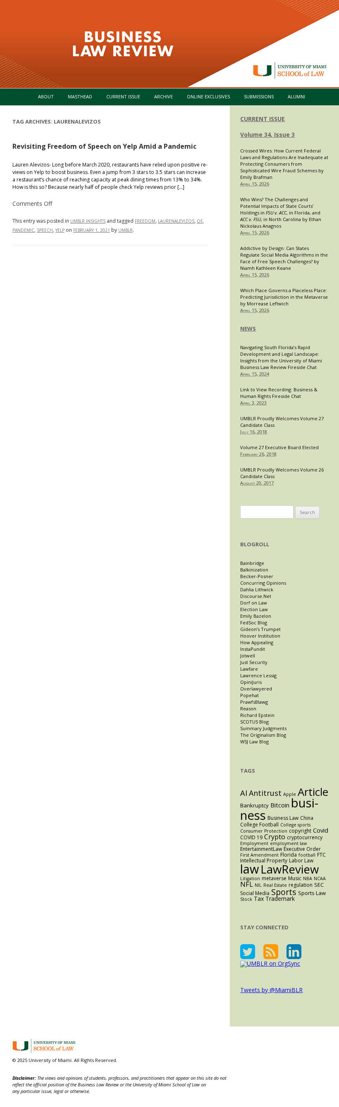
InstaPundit (252, 649)
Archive (163, 96)
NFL (246, 884)
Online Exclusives (208, 96)
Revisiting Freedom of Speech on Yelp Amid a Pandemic (104, 146)
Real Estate (275, 885)
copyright (300, 830)
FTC (321, 854)
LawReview (289, 869)
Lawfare (249, 669)
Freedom (145, 221)
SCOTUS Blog (254, 722)
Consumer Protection (263, 831)
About (46, 96)
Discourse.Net (255, 596)
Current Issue (123, 96)
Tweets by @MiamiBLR (271, 990)
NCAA (320, 878)
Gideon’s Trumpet (260, 629)
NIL (258, 885)
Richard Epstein (257, 715)
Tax (259, 898)
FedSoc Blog (253, 622)
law (249, 869)
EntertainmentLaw (261, 848)
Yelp (59, 230)
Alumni (296, 96)
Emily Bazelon (255, 616)
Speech (45, 230)
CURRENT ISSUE (262, 119)
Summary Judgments (263, 728)
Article (313, 791)
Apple (289, 794)
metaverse (274, 878)
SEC (319, 884)
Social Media (255, 893)
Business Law (282, 817)
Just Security (253, 662)
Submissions (259, 96)
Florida (288, 854)
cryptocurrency (304, 837)
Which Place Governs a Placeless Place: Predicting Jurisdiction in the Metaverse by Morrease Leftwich (284, 297)
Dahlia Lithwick (256, 589)
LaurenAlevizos (176, 221)
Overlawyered (256, 689)
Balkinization (254, 570)
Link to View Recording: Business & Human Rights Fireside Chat (279, 392)
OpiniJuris (251, 682)
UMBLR (125, 230)
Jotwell (247, 655)
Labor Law (301, 860)
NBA (307, 878)
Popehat (249, 695)
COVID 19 (251, 837)
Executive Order (302, 848)
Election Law (254, 609)
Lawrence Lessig (258, 675)
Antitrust (265, 793)
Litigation (250, 878)
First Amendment (259, 855)
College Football (259, 824)
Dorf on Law (253, 603)
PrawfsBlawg (254, 702)
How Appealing (256, 642)
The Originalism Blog (263, 735)
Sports (283, 892)
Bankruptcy (254, 805)
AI (243, 793)
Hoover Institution (260, 636)
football (306, 855)
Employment (254, 843)
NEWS (248, 328)
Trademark (280, 898)
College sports (295, 825)
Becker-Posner (256, 576)
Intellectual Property (263, 860)
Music (294, 878)
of (200, 221)
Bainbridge (252, 563)
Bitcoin (279, 805)
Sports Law (312, 893)
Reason (248, 708)
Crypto (274, 836)
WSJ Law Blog (254, 741)
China (306, 817)
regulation (301, 884)
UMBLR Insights (87, 221)
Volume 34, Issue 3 (267, 134)
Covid (320, 830)
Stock (246, 899)
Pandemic (23, 230)
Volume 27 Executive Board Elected (279, 447)
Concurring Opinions (263, 583)
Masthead (80, 96)
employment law (288, 843)
